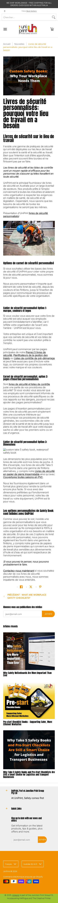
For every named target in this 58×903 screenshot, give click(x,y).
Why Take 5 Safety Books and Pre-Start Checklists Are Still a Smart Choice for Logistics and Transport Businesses (29, 774)
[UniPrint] (28, 29)
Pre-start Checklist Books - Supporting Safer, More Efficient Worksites (27, 723)
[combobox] (26, 17)
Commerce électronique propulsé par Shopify (23, 877)
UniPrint (6, 871)
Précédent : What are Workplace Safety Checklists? (26, 596)
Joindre (48, 613)
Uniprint (15, 895)
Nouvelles (19, 44)
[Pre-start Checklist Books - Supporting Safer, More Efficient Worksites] (29, 700)
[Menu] (5, 29)
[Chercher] (53, 17)
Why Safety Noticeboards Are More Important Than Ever (27, 674)
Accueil (6, 44)
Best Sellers (31, 11)
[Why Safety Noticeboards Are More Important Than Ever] (29, 651)
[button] (52, 29)
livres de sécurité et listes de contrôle (29, 384)
